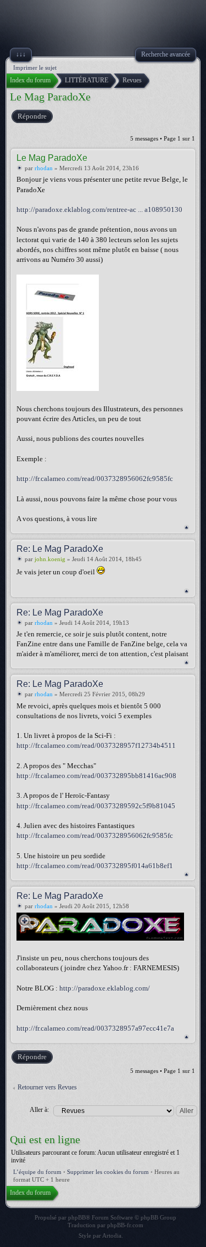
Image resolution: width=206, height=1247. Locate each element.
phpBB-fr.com (125, 1225)
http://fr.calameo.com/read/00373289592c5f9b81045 (95, 806)
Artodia (111, 1235)
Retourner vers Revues (47, 1087)
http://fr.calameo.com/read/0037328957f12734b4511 (96, 745)
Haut (186, 527)
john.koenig (50, 559)
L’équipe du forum (37, 1171)
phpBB (77, 1217)
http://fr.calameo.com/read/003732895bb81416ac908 (96, 775)
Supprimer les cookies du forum (108, 1171)
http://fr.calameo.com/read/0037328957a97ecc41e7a (95, 1028)
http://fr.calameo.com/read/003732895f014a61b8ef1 (94, 866)
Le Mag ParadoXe (50, 97)
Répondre (32, 116)
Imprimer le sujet (35, 67)
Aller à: (39, 1110)
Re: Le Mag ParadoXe (59, 548)
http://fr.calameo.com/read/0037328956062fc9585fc (94, 478)
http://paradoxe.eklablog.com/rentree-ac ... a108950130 (99, 209)
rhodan (44, 168)
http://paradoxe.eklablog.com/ (104, 988)
